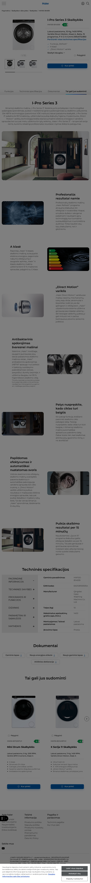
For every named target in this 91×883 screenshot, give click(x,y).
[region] (45, 873)
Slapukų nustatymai (74, 879)
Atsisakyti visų (75, 873)
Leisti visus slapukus (74, 868)
